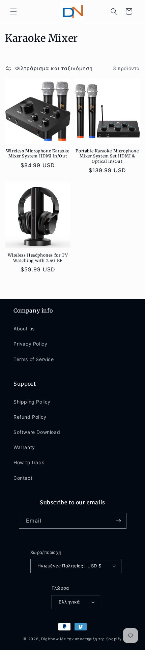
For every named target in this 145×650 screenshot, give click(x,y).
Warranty (24, 447)
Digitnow (50, 639)
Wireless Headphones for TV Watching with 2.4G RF (38, 258)
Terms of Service (33, 359)
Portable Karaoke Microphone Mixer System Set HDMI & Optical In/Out (107, 156)
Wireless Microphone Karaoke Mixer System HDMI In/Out (37, 153)
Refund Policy (30, 417)
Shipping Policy (32, 402)
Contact (22, 478)
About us (24, 328)
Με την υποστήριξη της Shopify (90, 639)
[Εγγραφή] (118, 521)
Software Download (36, 432)
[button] (13, 11)
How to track (28, 462)
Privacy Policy (30, 344)
